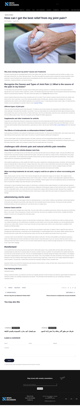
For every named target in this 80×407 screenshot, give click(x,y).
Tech (33, 10)
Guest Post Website (30, 398)
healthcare (10, 287)
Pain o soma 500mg (59, 125)
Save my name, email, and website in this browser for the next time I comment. (23, 364)
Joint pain (24, 287)
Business (49, 10)
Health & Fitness (65, 10)
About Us (22, 10)
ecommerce (56, 10)
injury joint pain (17, 287)
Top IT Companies (41, 10)
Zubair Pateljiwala (7, 21)
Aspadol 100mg (38, 103)
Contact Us (30, 400)
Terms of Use (30, 396)
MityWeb (53, 398)
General (28, 10)
